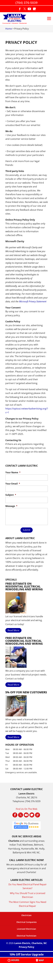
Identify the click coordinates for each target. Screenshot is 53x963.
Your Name (12, 472)
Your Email (12, 483)
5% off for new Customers (26, 692)
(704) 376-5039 (26, 2)
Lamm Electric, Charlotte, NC (30, 943)
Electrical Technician (26, 935)
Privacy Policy (26, 947)
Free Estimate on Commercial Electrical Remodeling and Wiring (24, 640)
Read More (13, 630)
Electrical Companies (27, 922)
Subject (10, 494)
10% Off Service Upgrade (26, 954)
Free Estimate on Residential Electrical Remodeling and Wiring (24, 586)
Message (11, 506)
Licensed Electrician (26, 929)
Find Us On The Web (26, 808)
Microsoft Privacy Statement (32, 301)
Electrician (26, 915)
